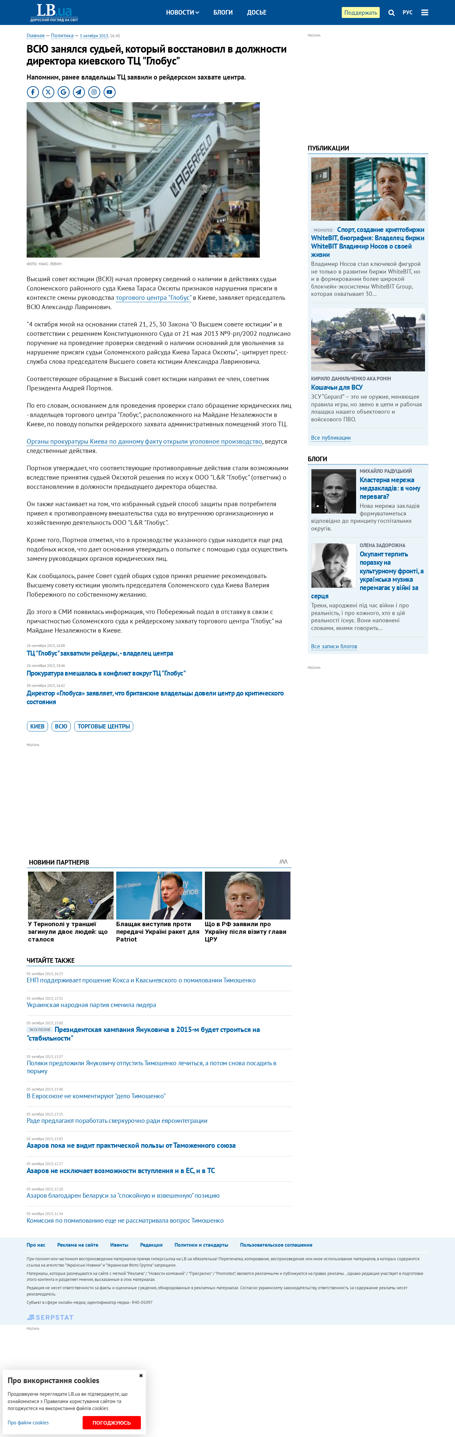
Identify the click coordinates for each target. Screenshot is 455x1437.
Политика (62, 35)
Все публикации (331, 437)
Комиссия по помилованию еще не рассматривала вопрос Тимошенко (125, 1220)
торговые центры (104, 726)
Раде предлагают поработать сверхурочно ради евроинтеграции (117, 1120)
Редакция (151, 1244)
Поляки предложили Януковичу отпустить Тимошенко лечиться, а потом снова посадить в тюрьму (151, 1067)
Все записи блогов (334, 646)
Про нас (36, 1244)
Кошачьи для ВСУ (337, 387)
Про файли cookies (28, 1422)
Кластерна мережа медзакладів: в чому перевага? (390, 488)
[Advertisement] (159, 795)
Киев (37, 726)
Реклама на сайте (77, 1244)
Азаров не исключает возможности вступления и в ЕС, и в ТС (121, 1170)
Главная (36, 35)
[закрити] (141, 1375)
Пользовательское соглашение (276, 1244)
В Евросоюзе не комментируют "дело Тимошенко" (96, 1096)
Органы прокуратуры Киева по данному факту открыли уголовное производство (144, 441)
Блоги (223, 12)
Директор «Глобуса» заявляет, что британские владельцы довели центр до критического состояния (155, 697)
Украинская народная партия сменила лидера (91, 1004)
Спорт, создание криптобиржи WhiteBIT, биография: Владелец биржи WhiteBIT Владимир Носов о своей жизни (367, 242)
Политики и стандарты (201, 1244)
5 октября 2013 (94, 36)
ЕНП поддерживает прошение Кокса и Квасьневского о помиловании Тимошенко (141, 980)
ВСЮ (61, 726)
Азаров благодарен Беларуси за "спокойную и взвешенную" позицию (123, 1195)
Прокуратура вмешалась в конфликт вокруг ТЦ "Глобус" (106, 673)
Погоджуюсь (112, 1423)
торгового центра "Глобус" (153, 297)
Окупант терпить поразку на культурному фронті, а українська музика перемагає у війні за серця (367, 574)
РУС (408, 12)
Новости (180, 12)
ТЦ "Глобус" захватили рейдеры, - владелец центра (100, 653)
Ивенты (119, 1244)
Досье (256, 12)
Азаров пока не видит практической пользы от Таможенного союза (131, 1145)
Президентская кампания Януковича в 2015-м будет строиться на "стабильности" (143, 1033)
